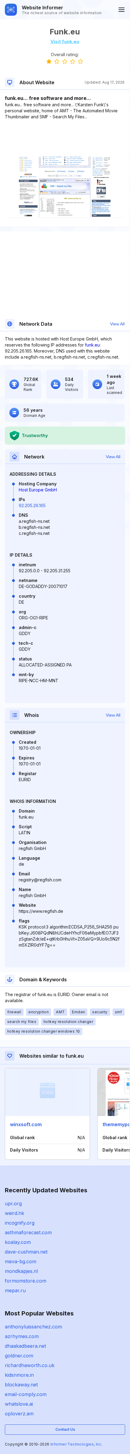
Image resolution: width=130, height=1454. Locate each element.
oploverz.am (19, 1414)
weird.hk (14, 1213)
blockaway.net (21, 1385)
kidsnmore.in (19, 1375)
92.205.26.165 (32, 505)
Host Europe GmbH (38, 489)
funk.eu (92, 344)
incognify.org (19, 1223)
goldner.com (19, 1356)
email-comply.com (26, 1394)
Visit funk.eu (64, 41)
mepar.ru (15, 1290)
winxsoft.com (26, 1124)
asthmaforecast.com (28, 1232)
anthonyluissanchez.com (33, 1327)
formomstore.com (25, 1281)
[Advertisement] (65, 138)
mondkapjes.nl (21, 1271)
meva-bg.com (20, 1261)
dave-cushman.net (26, 1252)
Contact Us (65, 1429)
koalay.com (18, 1242)
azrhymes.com (22, 1336)
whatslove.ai (19, 1404)
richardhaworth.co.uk (29, 1365)
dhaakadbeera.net (25, 1346)
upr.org (13, 1203)
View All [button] (117, 323)
